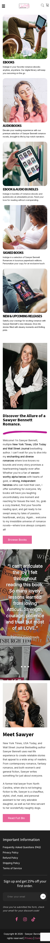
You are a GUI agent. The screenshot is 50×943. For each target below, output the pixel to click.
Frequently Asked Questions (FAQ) (22, 847)
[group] (25, 612)
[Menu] (3, 6)
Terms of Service (12, 868)
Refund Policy (10, 857)
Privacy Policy (10, 852)
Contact (39, 938)
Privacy (29, 938)
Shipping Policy (11, 863)
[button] (21, 666)
